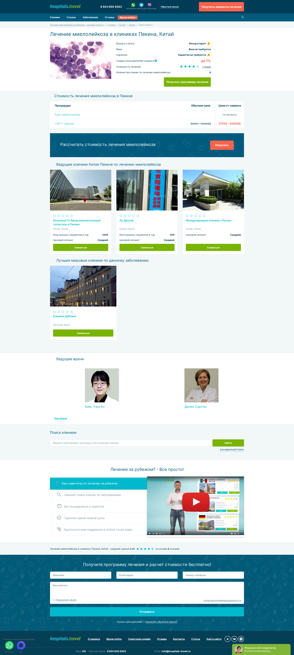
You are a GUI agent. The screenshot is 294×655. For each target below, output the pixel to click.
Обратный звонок (170, 6)
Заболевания (90, 17)
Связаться (80, 247)
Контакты (179, 638)
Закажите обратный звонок (161, 621)
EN (84, 651)
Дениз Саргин (195, 407)
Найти (228, 442)
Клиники (55, 17)
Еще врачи (60, 418)
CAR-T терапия (64, 123)
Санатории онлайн (139, 638)
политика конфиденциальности (222, 600)
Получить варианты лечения (221, 6)
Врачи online (127, 17)
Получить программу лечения (187, 82)
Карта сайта (214, 638)
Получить (222, 145)
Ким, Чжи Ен (95, 407)
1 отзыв (206, 66)
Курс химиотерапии (67, 114)
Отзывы (109, 17)
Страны (71, 17)
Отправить (147, 611)
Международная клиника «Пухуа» (209, 220)
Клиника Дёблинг (64, 316)
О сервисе (94, 638)
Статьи (195, 638)
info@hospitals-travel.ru (176, 651)
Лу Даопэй (126, 220)
